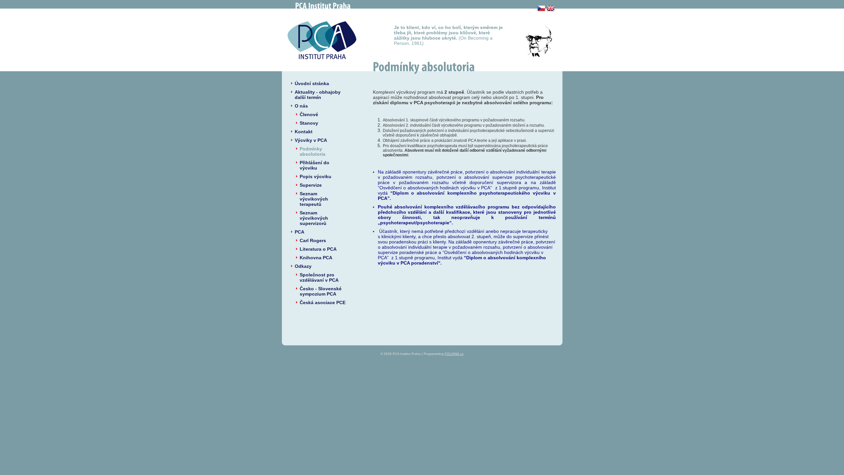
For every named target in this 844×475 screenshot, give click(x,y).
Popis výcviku (315, 176)
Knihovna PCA (316, 257)
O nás (301, 106)
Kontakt (304, 131)
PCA (299, 232)
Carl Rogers (313, 240)
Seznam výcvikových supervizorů (314, 218)
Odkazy (303, 266)
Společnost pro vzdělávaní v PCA (319, 277)
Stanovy (309, 123)
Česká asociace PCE (323, 302)
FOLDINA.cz (454, 354)
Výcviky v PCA (311, 140)
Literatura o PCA (318, 249)
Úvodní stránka (312, 83)
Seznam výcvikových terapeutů (314, 199)
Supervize (311, 185)
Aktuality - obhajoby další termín (318, 94)
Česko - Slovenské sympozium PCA (321, 291)
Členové (309, 114)
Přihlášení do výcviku (314, 165)
